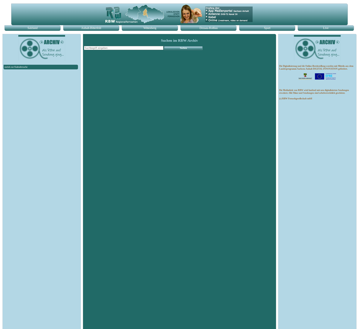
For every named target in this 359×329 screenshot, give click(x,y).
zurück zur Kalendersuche (15, 67)
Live (326, 28)
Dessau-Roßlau (209, 28)
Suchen (183, 48)
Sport (267, 28)
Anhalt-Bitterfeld (91, 28)
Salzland (32, 28)
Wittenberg (149, 28)
